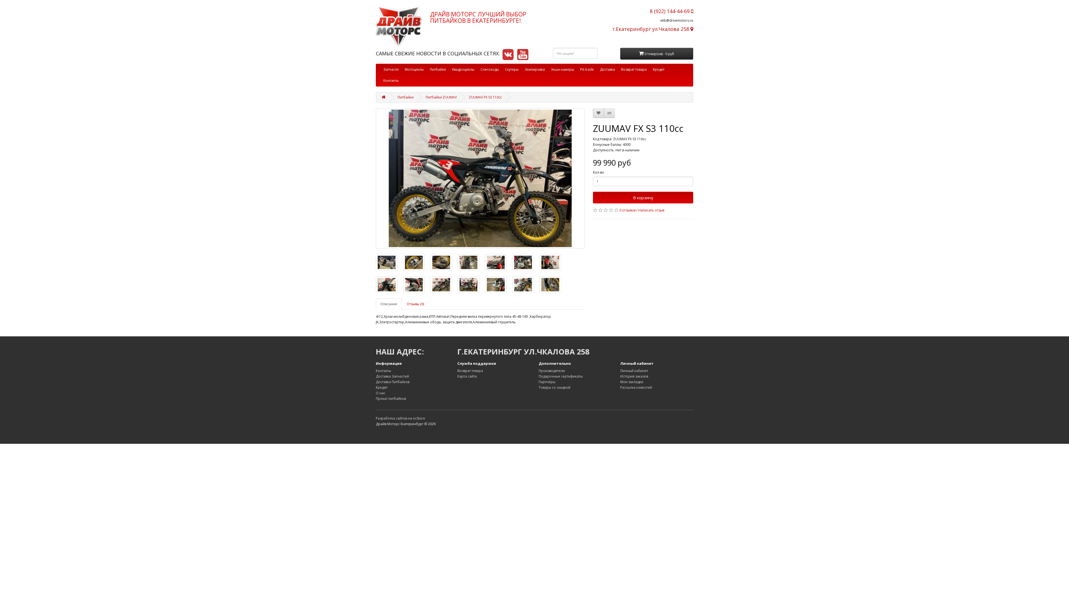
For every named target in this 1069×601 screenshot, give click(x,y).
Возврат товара (634, 69)
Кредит (659, 69)
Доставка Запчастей (392, 376)
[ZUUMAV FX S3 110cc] (480, 178)
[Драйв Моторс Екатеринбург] (399, 26)
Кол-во (598, 172)
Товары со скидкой (554, 387)
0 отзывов (627, 210)
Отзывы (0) (415, 304)
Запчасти (391, 69)
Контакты (391, 80)
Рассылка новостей (636, 387)
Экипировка (535, 69)
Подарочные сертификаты (561, 376)
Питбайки (438, 69)
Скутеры (512, 69)
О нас (380, 393)
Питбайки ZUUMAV (441, 97)
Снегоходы (489, 69)
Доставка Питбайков (393, 382)
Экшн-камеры (562, 69)
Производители (552, 370)
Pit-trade (587, 69)
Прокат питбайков (391, 398)
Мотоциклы (414, 69)
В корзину (643, 197)
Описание (388, 304)
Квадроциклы (463, 69)
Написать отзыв (651, 210)
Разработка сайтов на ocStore (400, 418)
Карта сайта (467, 376)
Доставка (607, 69)
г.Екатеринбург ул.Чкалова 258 (651, 29)
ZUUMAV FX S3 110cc (485, 97)
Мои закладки (631, 382)
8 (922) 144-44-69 (670, 11)
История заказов (634, 376)
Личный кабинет (634, 370)
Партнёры (547, 382)
